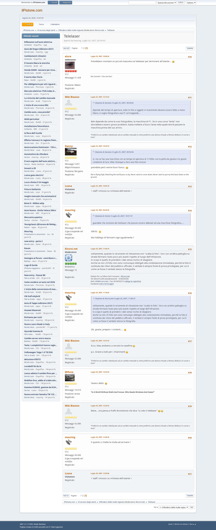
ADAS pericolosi (31, 119)
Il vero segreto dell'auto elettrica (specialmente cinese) (40, 161)
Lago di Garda (30, 265)
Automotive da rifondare (36, 154)
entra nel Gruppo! (106, 284)
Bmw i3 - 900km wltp (34, 203)
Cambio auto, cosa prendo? (37, 112)
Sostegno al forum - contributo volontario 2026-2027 (40, 258)
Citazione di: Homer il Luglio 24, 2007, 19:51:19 (113, 216)
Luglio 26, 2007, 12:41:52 (100, 341)
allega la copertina (132, 281)
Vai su (65, 496)
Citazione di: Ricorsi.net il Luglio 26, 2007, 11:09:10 (115, 298)
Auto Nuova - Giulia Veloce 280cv (40, 210)
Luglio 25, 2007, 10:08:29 (100, 56)
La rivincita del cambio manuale (39, 98)
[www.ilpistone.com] (66, 81)
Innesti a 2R (30, 168)
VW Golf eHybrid (32, 296)
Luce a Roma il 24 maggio (36, 182)
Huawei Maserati (32, 310)
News (26, 80)
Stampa (190, 48)
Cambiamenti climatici (35, 56)
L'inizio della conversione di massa (40, 289)
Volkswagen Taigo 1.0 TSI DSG (38, 352)
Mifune (69, 372)
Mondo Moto (29, 150)
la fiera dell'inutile (33, 133)
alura (68, 56)
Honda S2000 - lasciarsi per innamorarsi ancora (40, 70)
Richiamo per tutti (33, 317)
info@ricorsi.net (101, 281)
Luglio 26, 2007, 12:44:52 (100, 406)
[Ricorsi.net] (66, 273)
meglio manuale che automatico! (40, 196)
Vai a (156, 507)
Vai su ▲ (193, 524)
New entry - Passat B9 (34, 275)
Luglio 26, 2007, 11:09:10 (100, 249)
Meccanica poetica (33, 217)
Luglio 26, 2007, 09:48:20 (100, 210)
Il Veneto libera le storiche (37, 63)
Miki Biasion (72, 97)
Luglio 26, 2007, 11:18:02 (100, 292)
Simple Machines (40, 524)
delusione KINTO (32, 359)
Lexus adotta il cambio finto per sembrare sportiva (40, 373)
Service (27, 157)
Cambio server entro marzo (37, 338)
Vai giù (66, 48)
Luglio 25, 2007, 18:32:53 (100, 146)
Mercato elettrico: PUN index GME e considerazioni (40, 91)
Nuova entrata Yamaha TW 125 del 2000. (40, 394)
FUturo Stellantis (32, 189)
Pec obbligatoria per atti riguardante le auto (40, 84)
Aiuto (170, 524)
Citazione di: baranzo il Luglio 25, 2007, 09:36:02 (114, 103)
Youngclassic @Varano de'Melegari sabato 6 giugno (40, 224)
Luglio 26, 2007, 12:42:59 (100, 372)
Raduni (27, 227)
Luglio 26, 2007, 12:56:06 (100, 473)
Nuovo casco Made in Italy (37, 324)
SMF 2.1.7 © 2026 (26, 524)
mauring (70, 210)
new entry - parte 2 (33, 241)
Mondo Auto (29, 52)
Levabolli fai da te (32, 366)
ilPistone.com (32, 10)
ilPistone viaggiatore (32, 268)
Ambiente (28, 45)
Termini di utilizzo (181, 524)
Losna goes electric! (33, 175)
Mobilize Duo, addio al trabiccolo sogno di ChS (40, 380)
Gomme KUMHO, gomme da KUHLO (40, 387)
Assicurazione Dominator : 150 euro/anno (40, 147)
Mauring (28, 231)
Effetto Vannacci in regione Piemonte (40, 140)
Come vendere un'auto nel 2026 (39, 282)
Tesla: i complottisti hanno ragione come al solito (40, 345)
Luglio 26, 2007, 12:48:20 (100, 437)
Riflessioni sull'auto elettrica (38, 42)
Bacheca (27, 261)
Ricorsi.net (99, 30)
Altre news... (29, 334)
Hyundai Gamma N (33, 331)
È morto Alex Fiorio (33, 77)
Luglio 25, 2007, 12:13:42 (100, 97)
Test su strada (29, 278)
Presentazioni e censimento (34, 234)
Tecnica (27, 164)
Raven (27, 248)
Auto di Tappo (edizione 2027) (38, 303)
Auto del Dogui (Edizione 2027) (39, 49)
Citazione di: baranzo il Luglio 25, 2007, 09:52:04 (114, 152)
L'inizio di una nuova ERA (36, 105)
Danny (69, 146)
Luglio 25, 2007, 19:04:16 (100, 186)
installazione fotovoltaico (36, 126)
